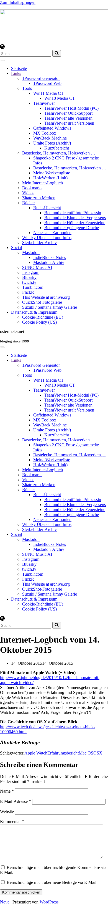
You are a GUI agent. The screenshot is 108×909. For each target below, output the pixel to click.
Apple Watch (35, 753)
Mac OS (86, 753)
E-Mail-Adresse (15, 801)
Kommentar (12, 821)
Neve (4, 902)
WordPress (49, 902)
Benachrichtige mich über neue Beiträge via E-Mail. (52, 882)
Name (7, 791)
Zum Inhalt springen (17, 2)
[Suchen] (2, 47)
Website (7, 811)
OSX (97, 753)
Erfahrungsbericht (63, 753)
